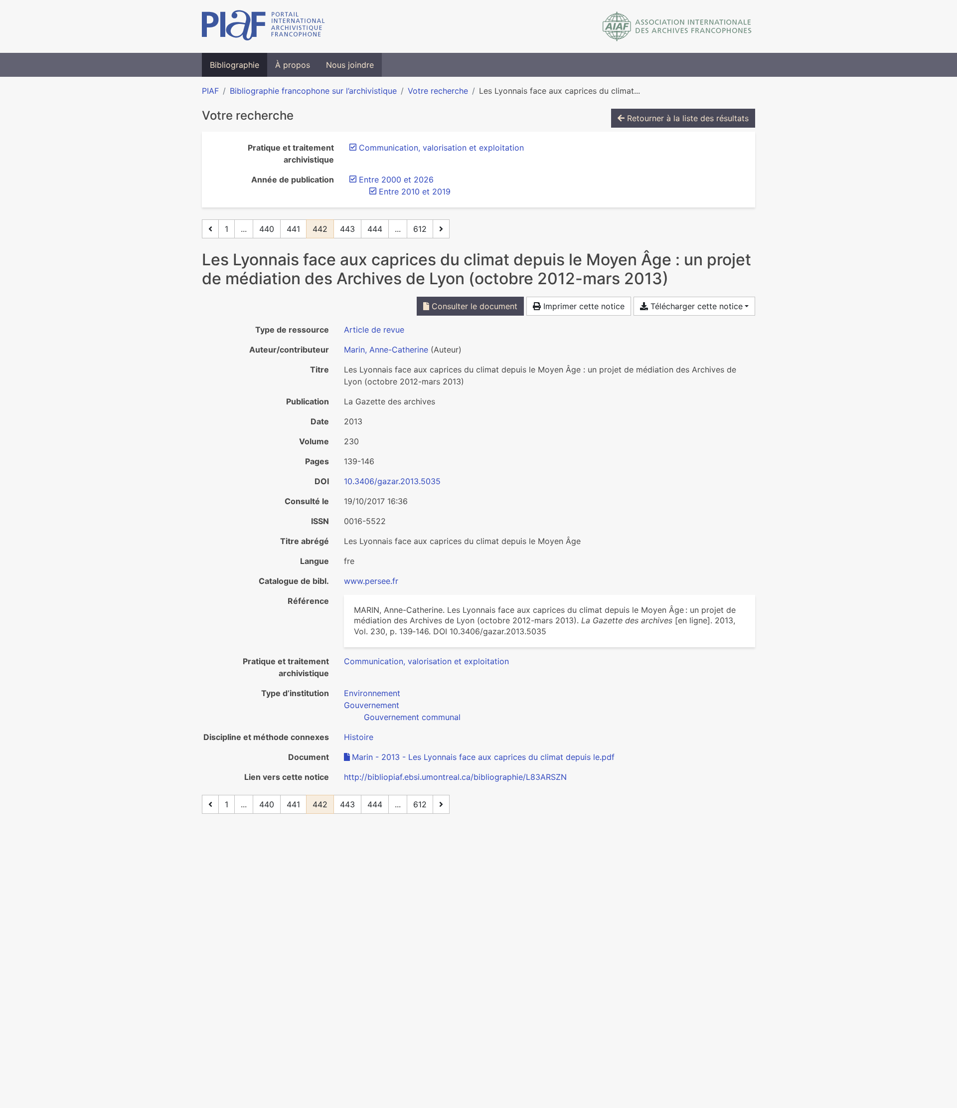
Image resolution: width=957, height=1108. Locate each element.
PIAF (210, 91)
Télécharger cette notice (695, 306)
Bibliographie (234, 65)
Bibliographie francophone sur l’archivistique (313, 91)
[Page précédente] (210, 228)
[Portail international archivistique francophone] (263, 26)
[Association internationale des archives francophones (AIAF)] (677, 26)
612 (420, 229)
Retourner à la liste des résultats (687, 118)
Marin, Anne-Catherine (386, 350)
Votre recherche (438, 91)
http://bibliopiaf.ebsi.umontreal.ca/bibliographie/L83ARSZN (455, 777)
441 (293, 229)
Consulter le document (473, 306)
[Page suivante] (441, 228)
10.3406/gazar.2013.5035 (392, 481)
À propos (292, 65)
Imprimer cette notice (583, 306)
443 (347, 229)
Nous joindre (350, 65)
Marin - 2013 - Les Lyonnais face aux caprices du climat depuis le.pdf (483, 757)
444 (374, 229)
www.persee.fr (371, 581)
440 (266, 229)
